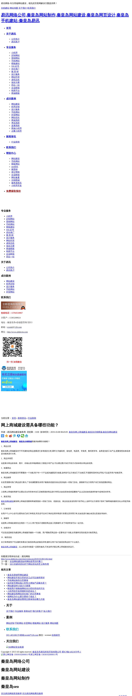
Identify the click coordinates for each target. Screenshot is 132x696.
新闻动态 (28, 611)
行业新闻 (15, 142)
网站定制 (10, 623)
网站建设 (15, 104)
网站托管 (15, 77)
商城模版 (15, 93)
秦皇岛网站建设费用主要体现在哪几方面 (26, 599)
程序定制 (15, 107)
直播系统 (15, 126)
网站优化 (15, 117)
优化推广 (15, 69)
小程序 (14, 53)
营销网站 (15, 58)
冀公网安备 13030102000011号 (44, 654)
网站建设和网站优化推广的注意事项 (23, 594)
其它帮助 (15, 172)
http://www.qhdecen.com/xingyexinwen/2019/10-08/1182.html (26, 559)
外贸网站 (15, 115)
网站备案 (15, 177)
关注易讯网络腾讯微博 (32, 693)
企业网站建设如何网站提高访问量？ (26, 561)
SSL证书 (15, 66)
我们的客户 (37, 611)
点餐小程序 (16, 131)
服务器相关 (16, 183)
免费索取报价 (13, 191)
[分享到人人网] (18, 435)
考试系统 (15, 123)
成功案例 (11, 98)
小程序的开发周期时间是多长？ (21, 591)
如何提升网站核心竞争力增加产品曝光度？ (27, 583)
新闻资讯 (11, 136)
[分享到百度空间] (26, 435)
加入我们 (47, 611)
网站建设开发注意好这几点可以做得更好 (26, 578)
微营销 (14, 169)
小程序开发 (16, 185)
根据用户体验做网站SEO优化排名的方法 (25, 588)
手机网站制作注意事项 (17, 580)
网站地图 (14, 8)
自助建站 (5, 8)
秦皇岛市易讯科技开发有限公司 (46, 652)
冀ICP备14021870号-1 (71, 652)
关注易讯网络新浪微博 (11, 693)
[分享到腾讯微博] (14, 435)
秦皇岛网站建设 (110, 432)
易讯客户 (15, 42)
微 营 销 (15, 71)
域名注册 (15, 82)
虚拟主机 (15, 80)
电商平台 (15, 90)
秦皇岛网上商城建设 (78, 432)
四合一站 (15, 85)
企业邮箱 (15, 88)
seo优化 (14, 167)
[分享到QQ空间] (6, 435)
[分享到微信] (22, 435)
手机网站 (15, 61)
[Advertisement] (48, 201)
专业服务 (11, 47)
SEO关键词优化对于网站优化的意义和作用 (29, 564)
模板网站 (15, 164)
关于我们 (23, 8)
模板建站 (15, 63)
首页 (8, 28)
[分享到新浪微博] (10, 435)
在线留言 (56, 635)
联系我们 (31, 8)
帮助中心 (11, 153)
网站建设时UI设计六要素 (18, 586)
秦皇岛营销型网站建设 (17, 575)
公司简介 (15, 39)
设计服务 (15, 74)
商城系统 (15, 120)
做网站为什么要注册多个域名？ (21, 596)
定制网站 (15, 55)
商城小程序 (16, 128)
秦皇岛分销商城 (95, 432)
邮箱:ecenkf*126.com (29, 635)
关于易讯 (11, 33)
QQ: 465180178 (13, 635)
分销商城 (15, 180)
